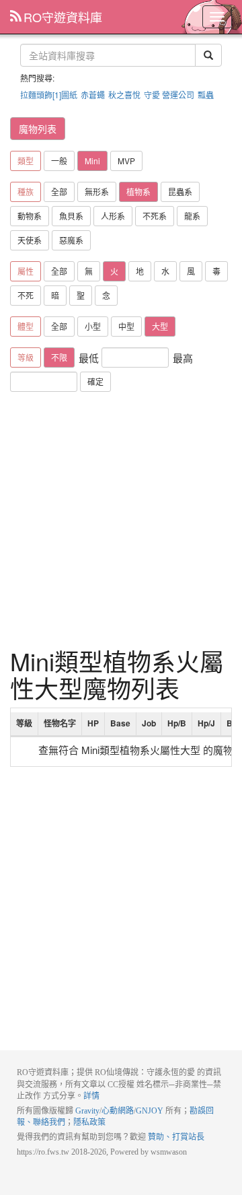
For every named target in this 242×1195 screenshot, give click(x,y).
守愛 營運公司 (169, 94)
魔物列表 (37, 128)
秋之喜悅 (124, 94)
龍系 (192, 215)
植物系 (138, 191)
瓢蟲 (206, 94)
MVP (126, 160)
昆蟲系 (180, 191)
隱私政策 (89, 1122)
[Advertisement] (121, 520)
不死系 (155, 215)
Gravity (87, 1111)
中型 (126, 326)
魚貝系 (71, 215)
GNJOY (149, 1111)
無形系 (97, 191)
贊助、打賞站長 (176, 1137)
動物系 (29, 215)
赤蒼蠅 (93, 94)
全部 (59, 191)
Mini (92, 160)
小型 (93, 326)
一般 (59, 160)
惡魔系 (71, 240)
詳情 (91, 1096)
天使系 (29, 240)
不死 (25, 295)
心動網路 (118, 1111)
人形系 (113, 215)
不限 (59, 357)
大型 (160, 326)
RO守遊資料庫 (63, 17)
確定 (95, 381)
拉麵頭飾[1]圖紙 (48, 94)
